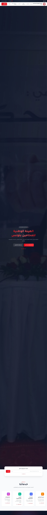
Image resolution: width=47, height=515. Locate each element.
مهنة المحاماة (23, 4)
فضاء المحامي (4, 4)
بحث (8, 471)
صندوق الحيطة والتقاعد (14, 4)
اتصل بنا (9, 4)
